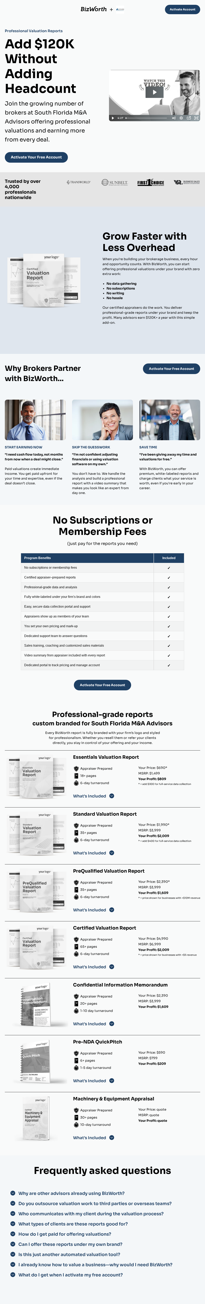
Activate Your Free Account (36, 157)
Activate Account (182, 9)
